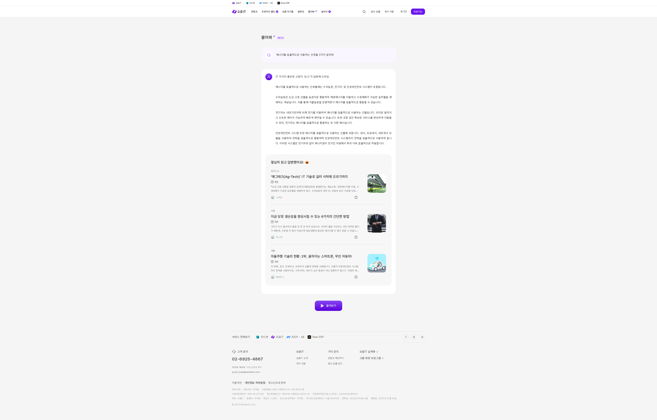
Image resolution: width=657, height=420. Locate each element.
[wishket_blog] (414, 337)
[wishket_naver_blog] (422, 337)
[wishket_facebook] (406, 337)
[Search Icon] (364, 12)
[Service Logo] (239, 11)
